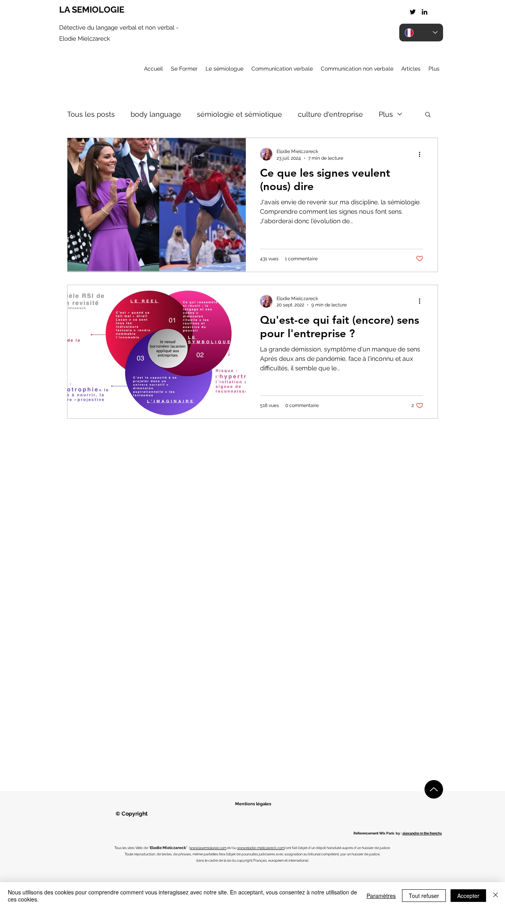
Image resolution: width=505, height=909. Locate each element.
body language (156, 114)
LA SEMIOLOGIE (91, 9)
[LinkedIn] (424, 12)
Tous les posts (91, 114)
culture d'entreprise (330, 114)
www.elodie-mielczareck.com (260, 848)
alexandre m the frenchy (422, 833)
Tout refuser (424, 896)
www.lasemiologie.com (208, 848)
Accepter (468, 896)
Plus (386, 114)
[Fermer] (495, 895)
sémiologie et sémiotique (239, 114)
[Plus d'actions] (422, 154)
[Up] (434, 789)
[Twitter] (413, 12)
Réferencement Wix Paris (374, 833)
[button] (428, 115)
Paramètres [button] (381, 896)
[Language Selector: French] (421, 32)
